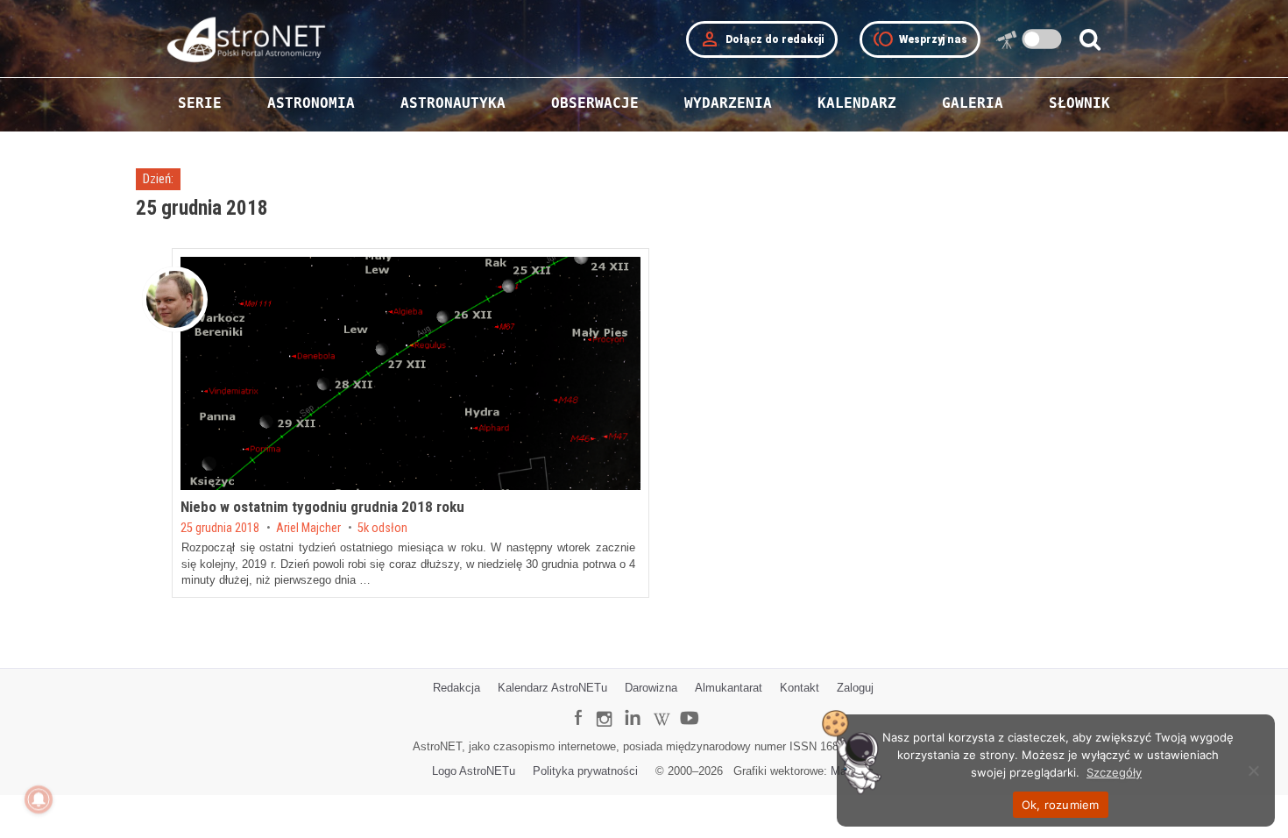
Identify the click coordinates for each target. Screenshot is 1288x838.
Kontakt (799, 687)
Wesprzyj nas (920, 39)
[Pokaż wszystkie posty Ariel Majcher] (175, 299)
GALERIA (972, 103)
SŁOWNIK (1079, 103)
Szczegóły (1114, 772)
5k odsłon (382, 528)
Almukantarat (728, 687)
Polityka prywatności (585, 771)
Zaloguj (855, 687)
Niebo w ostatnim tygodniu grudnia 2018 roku (322, 506)
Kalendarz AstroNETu (552, 687)
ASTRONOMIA (311, 103)
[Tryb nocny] (1042, 39)
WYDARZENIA (728, 103)
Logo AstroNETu (473, 771)
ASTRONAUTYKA (453, 103)
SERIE (200, 103)
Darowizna (651, 687)
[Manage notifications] (39, 799)
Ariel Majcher (308, 528)
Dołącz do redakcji (761, 39)
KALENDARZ (856, 103)
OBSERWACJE (595, 103)
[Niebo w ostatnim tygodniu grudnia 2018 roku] (410, 373)
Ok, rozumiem (1061, 805)
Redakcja (456, 687)
